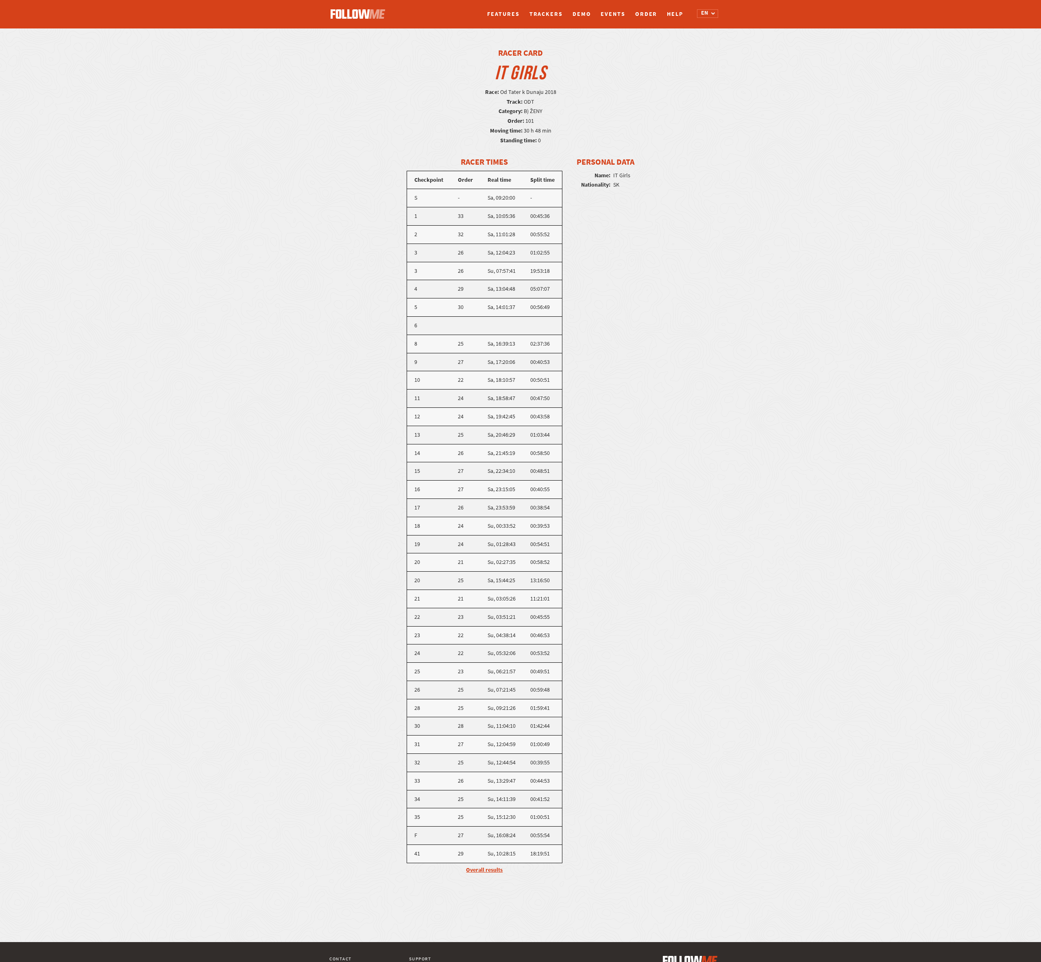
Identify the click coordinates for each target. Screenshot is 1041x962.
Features (503, 14)
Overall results (484, 870)
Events (613, 14)
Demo (582, 14)
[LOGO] (359, 10)
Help (675, 14)
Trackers (546, 14)
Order (646, 14)
